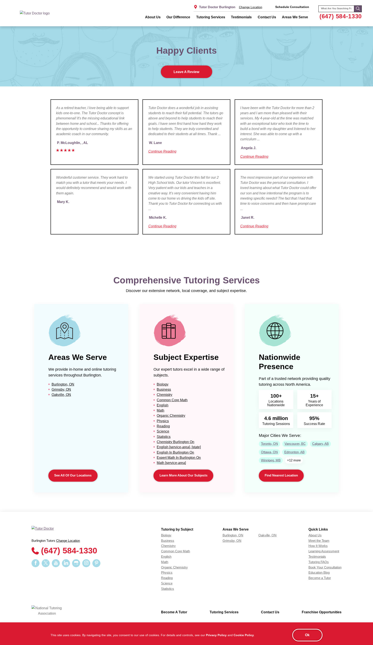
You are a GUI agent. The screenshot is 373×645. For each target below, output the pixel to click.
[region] (186, 633)
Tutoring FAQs (318, 562)
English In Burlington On (175, 452)
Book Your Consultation (324, 567)
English (162, 405)
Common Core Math (172, 400)
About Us (153, 17)
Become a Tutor (319, 578)
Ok (307, 635)
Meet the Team (318, 540)
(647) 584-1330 (340, 16)
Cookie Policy (244, 635)
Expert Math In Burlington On (179, 457)
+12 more (294, 460)
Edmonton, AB (294, 452)
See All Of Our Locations (73, 475)
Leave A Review (186, 72)
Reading (163, 426)
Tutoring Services (210, 17)
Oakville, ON (61, 395)
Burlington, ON (63, 384)
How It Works (318, 546)
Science (163, 431)
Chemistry (164, 395)
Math (160, 410)
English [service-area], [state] (179, 447)
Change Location (250, 7)
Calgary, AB (320, 443)
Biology (162, 384)
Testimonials (241, 17)
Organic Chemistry (171, 415)
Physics (163, 421)
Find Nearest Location (281, 475)
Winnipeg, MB (271, 460)
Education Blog (319, 572)
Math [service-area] (171, 463)
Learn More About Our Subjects (183, 475)
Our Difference (178, 17)
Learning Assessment (323, 551)
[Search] (358, 9)
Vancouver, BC (295, 443)
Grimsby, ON (61, 389)
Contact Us (267, 17)
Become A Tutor (174, 612)
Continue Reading (162, 151)
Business (164, 389)
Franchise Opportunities (321, 612)
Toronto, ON (269, 443)
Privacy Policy (216, 635)
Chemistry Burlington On (175, 442)
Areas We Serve (295, 17)
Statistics (164, 437)
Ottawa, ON (269, 452)
